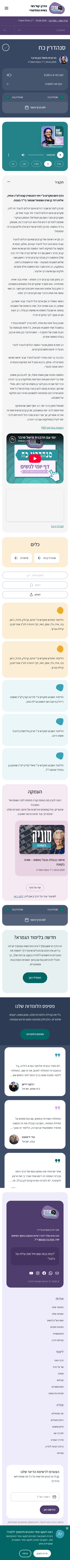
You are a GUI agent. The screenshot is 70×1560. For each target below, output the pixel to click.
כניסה (25, 1553)
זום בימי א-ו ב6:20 (54, 75)
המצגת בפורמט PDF (52, 427)
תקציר (59, 182)
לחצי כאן (18, 896)
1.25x (36, 163)
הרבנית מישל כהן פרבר (43, 58)
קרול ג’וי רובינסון (46, 1239)
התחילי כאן (35, 978)
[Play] (60, 155)
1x (48, 163)
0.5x (59, 163)
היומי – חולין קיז (58, 20)
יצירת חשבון (42, 1553)
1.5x (24, 163)
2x (13, 163)
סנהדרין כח (57, 526)
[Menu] (8, 155)
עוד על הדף (35, 887)
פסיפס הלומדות (35, 1034)
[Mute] (23, 155)
